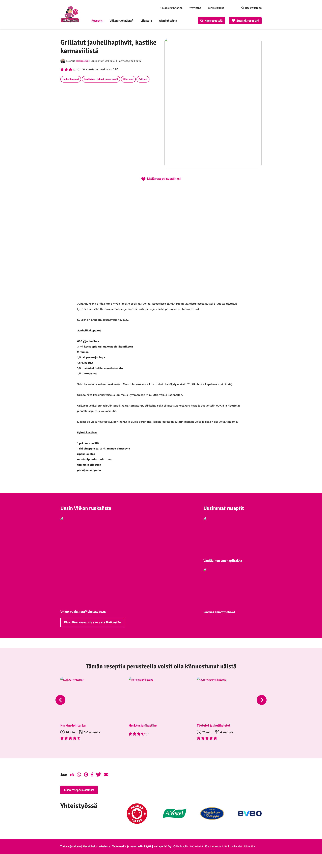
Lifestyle (146, 20)
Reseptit (96, 20)
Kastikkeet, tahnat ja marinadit (101, 79)
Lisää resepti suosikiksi (79, 790)
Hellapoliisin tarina (171, 8)
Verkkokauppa (216, 8)
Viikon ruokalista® (121, 20)
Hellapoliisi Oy (162, 846)
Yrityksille (195, 8)
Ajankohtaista (168, 20)
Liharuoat (128, 79)
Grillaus (143, 79)
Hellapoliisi (82, 60)
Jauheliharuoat (70, 79)
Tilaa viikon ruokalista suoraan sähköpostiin (92, 622)
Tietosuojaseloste (70, 846)
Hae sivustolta (253, 8)
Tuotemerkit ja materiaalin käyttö (131, 846)
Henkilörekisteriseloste (96, 846)
